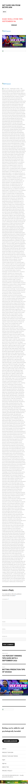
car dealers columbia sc (15, 179)
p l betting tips (17, 531)
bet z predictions (17, 113)
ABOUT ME (5, 767)
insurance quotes (11, 298)
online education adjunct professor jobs (11, 476)
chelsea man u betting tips (8, 206)
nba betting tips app (13, 401)
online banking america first (16, 426)
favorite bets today (10, 224)
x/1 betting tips (19, 581)
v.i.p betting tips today (18, 573)
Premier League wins (9, 536)
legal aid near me (17, 345)
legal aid (11, 345)
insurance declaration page (8, 279)
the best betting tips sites (17, 556)
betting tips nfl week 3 (15, 137)
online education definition (13, 503)
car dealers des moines (15, 184)
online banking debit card (15, 447)
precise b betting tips (14, 534)
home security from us (16, 249)
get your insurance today (8, 243)
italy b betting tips (20, 298)
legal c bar (4, 354)
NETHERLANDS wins (7, 415)
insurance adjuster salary (15, 260)
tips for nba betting (16, 562)
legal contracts (5, 356)
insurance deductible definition (15, 281)
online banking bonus (7, 437)
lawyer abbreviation (17, 310)
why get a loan (5, 580)
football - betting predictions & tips (10, 226)
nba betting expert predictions (9, 389)
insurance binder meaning (8, 267)
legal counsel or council (13, 357)
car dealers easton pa (7, 188)
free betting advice (13, 235)
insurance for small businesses (15, 295)
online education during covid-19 (10, 511)
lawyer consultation (11, 324)
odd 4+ (4, 748)
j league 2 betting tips (18, 303)
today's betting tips (16, 567)
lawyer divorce (5, 329)
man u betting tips (9, 384)
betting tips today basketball (9, 148)
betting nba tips (8, 116)
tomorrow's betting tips (18, 569)
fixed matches (19, 224)
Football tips (5, 235)
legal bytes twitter (9, 353)
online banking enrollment (18, 459)
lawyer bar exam (6, 317)
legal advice (5, 345)
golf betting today (8, 246)
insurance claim (6, 274)
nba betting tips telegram (17, 406)
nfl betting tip (17, 418)
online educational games (13, 530)
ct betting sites (20, 207)
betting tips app (6, 119)
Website (4, 636)
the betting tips (17, 558)
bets (10, 115)
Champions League (18, 202)
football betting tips (14, 231)
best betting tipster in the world (17, 102)
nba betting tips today (7, 407)
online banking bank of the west (14, 434)
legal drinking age (20, 360)
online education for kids (17, 523)
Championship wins (19, 204)
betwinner (14, 157)
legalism (13, 373)
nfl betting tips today (16, 420)
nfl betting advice (17, 415)
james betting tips (16, 304)
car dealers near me (10, 195)
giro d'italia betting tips (12, 245)
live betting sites (8, 379)
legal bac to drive (8, 350)
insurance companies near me (15, 278)
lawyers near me (15, 342)
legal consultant (22, 354)
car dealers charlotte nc (11, 176)
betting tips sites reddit (19, 144)
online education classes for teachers (11, 495)
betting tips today (18, 146)
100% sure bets (16, 90)
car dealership (19, 195)
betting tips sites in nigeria (17, 143)
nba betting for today (13, 392)
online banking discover (15, 451)
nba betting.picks (20, 412)
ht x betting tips (15, 257)
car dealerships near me (16, 199)
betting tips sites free (16, 141)
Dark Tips (6, 88)
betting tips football (15, 119)
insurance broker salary (10, 270)
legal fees (17, 370)
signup (4, 763)
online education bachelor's (18, 486)
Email (4, 629)
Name (4, 621)
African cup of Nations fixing (13, 93)
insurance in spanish (16, 296)
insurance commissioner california (10, 276)
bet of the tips (18, 108)
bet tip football (21, 110)
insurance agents (9, 263)
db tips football (14, 212)
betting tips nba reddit (7, 134)
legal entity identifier (13, 367)
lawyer (9, 310)
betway (9, 157)
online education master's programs (11, 526)
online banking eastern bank (9, 454)
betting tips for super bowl (15, 130)
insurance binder (20, 265)
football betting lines (14, 229)
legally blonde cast (15, 375)
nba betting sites (17, 400)
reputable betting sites (7, 537)
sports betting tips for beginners (13, 548)
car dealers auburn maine (14, 165)
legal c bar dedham (12, 354)
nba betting (9, 387)
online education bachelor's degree (10, 487)
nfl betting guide (14, 417)
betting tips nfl (5, 135)
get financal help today (19, 242)
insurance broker (10, 268)
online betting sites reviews (14, 472)
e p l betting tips (17, 213)
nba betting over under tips (9, 398)
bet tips (4, 113)
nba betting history (19, 396)
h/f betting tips (5, 248)
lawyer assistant (15, 314)
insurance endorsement (8, 285)
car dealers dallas (18, 180)
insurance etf (15, 287)
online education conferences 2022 (16, 498)
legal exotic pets (11, 370)
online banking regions (14, 468)
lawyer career (10, 321)
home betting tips (6, 249)
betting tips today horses (15, 151)
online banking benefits (19, 436)
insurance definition (7, 282)
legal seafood (17, 371)
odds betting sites (12, 422)
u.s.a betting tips (14, 570)
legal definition (10, 359)
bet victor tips (9, 113)
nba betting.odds (11, 412)
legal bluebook (11, 351)
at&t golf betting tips (9, 96)
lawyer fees (22, 335)
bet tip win (21, 112)
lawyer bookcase (11, 318)
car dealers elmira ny (15, 190)
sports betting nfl (6, 547)
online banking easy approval (12, 456)
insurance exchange (10, 288)
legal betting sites (17, 350)
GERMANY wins (19, 240)
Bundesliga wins (16, 160)
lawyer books (18, 318)
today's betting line (7, 567)
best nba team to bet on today (15, 107)
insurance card (18, 273)
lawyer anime (17, 312)
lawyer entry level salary (15, 334)
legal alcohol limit (12, 346)
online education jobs (18, 525)
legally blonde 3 (6, 375)
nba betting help (10, 396)
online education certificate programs (16, 494)
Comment (5, 599)
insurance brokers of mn (13, 271)
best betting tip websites (11, 101)
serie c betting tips (12, 542)
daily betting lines (16, 209)
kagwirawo (17, 309)
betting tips (19, 118)
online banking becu (7, 436)
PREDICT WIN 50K (7, 752)
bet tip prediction (14, 112)
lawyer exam (16, 335)
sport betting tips (8, 544)
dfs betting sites (9, 213)
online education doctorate (18, 509)
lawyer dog (19, 329)
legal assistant (20, 346)
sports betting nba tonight (16, 545)
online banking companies (8, 445)
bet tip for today (6, 112)
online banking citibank (12, 442)
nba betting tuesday (14, 411)
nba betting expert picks (18, 387)
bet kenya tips (10, 108)
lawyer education (11, 331)
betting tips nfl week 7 (15, 138)
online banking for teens (13, 465)
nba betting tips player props (13, 404)
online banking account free (13, 423)
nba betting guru (13, 395)
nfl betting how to (9, 418)
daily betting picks (13, 210)
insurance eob (17, 285)
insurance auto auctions (10, 265)
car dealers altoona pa (11, 163)
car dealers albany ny (13, 162)
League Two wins (21, 343)
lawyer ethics (9, 335)
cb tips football (9, 202)
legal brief (17, 351)
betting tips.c (13, 155)
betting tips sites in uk (7, 144)
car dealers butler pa (18, 173)
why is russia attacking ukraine (17, 580)
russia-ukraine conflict (16, 539)
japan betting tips (16, 306)
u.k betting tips (6, 570)
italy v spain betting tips (14, 301)
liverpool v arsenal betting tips (9, 381)
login (3, 759)
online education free (7, 525)
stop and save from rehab (8, 553)
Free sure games (10, 238)
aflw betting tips (12, 91)
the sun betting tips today (16, 561)
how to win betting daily (10, 256)
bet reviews (7, 110)
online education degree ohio (13, 506)
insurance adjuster (12, 259)
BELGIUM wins (11, 98)
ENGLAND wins (12, 218)
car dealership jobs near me (17, 196)
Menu (4, 11)
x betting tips (12, 581)
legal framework (9, 371)
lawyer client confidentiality (11, 323)
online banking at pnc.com (12, 429)
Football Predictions (21, 234)
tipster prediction (20, 566)
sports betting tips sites (15, 550)
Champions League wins (8, 204)
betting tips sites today (7, 146)
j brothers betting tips (7, 303)
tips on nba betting (11, 566)
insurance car (10, 273)
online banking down (18, 453)
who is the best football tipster (17, 578)
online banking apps (7, 428)
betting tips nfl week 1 (15, 135)
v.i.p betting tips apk (7, 573)
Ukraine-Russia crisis (11, 572)
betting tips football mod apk (9, 123)
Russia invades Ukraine (19, 537)
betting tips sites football (13, 140)
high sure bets (21, 248)
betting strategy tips (11, 118)
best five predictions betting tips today (11, 104)
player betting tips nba (15, 533)
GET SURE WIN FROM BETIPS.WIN (11, 6)
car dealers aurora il (16, 166)
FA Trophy (10, 223)
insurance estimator (7, 287)
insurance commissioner (16, 274)
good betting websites (19, 246)
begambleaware (10, 741)
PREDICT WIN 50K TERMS (10, 756)
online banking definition (15, 448)
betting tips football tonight (18, 127)
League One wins (12, 343)
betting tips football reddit (18, 124)
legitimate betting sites (14, 376)
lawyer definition (14, 326)
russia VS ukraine (6, 539)
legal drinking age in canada (9, 362)
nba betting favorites (11, 390)
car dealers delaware (16, 182)
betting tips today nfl (10, 154)
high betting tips (14, 248)
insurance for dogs (6, 292)
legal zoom (8, 373)
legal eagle (16, 365)
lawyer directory (19, 328)
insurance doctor (21, 284)
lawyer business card (12, 320)
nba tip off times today (7, 414)
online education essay (18, 514)
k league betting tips (9, 309)
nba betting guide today (11, 393)
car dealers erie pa (12, 191)
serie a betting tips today (14, 540)
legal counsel (13, 356)
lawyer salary (8, 340)
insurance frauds (6, 296)
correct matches (20, 206)
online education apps (13, 483)
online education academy (16, 475)
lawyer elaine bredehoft (12, 332)
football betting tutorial (9, 234)
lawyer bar (20, 315)
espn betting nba (8, 220)
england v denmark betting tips (16, 215)
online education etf (17, 517)
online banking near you (15, 467)
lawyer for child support (8, 337)
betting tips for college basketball (10, 129)
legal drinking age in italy (14, 364)
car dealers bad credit (14, 168)
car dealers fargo (10, 193)
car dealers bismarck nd (14, 170)
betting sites (16, 116)
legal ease (22, 365)
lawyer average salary (12, 315)
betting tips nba (6, 132)
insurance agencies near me (9, 262)
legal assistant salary (17, 348)
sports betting (16, 544)
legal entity (5, 367)
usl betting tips (20, 572)
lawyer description (10, 328)
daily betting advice (7, 209)
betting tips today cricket (15, 149)
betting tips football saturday (9, 126)
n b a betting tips (12, 386)
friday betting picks (19, 238)
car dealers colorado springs (13, 177)
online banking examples (8, 461)
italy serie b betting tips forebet (9, 299)
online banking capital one (13, 439)
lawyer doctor (13, 329)
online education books (12, 490)
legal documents (11, 360)
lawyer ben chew (15, 317)
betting (14, 115)
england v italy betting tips (8, 216)
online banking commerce (17, 443)
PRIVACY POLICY (7, 770)
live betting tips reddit (18, 379)
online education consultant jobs (10, 500)
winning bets (5, 581)
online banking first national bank (13, 462)
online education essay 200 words (10, 515)
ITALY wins (22, 301)
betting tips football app (16, 121)
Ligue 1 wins (15, 378)
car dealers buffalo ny (15, 171)
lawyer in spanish (13, 339)
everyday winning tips (18, 221)
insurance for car (21, 290)
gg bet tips (17, 243)
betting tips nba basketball (17, 132)
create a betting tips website (9, 207)
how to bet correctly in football (13, 252)
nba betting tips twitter (13, 409)
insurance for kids (15, 292)
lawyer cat (16, 321)
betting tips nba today (19, 134)
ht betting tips (7, 257)
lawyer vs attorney (16, 340)
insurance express (12, 290)
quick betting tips (19, 536)
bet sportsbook (14, 110)
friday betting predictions (8, 240)
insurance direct (13, 284)
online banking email (14, 458)
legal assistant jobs (6, 348)
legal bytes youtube (19, 353)
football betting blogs (15, 227)
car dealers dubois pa (15, 185)
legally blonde (19, 373)
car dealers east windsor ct (18, 187)
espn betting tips (17, 220)
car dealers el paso (17, 188)
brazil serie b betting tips (14, 159)
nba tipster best (17, 414)
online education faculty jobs (15, 520)
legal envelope (10, 368)
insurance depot (16, 282)
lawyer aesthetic (10, 312)
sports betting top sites (17, 551)
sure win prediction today (16, 555)
